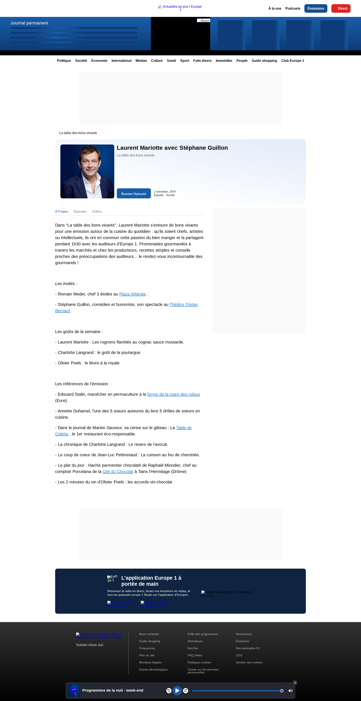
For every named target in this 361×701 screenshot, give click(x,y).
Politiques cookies (199, 662)
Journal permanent (29, 22)
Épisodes (80, 211)
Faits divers (202, 60)
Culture (157, 60)
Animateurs (195, 641)
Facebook (92, 652)
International (121, 60)
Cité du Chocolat (118, 471)
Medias (141, 60)
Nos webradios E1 (248, 648)
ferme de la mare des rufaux (173, 394)
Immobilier (224, 60)
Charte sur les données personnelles (203, 671)
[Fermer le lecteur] (294, 682)
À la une (274, 8)
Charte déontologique (153, 669)
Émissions (316, 8)
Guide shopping (264, 60)
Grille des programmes (203, 634)
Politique (64, 60)
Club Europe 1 (292, 60)
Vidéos (97, 211)
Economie (99, 60)
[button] (290, 690)
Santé (171, 60)
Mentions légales (150, 662)
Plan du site (147, 655)
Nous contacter (149, 634)
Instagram (85, 652)
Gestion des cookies (249, 662)
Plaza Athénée (132, 294)
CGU (239, 655)
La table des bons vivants (78, 133)
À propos (61, 211)
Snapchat (107, 652)
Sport (184, 60)
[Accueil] (180, 10)
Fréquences (147, 648)
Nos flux (193, 648)
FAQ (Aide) (195, 655)
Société (81, 60)
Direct (342, 8)
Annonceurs (244, 634)
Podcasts (292, 8)
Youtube (100, 652)
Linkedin (114, 652)
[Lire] (177, 690)
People (242, 60)
